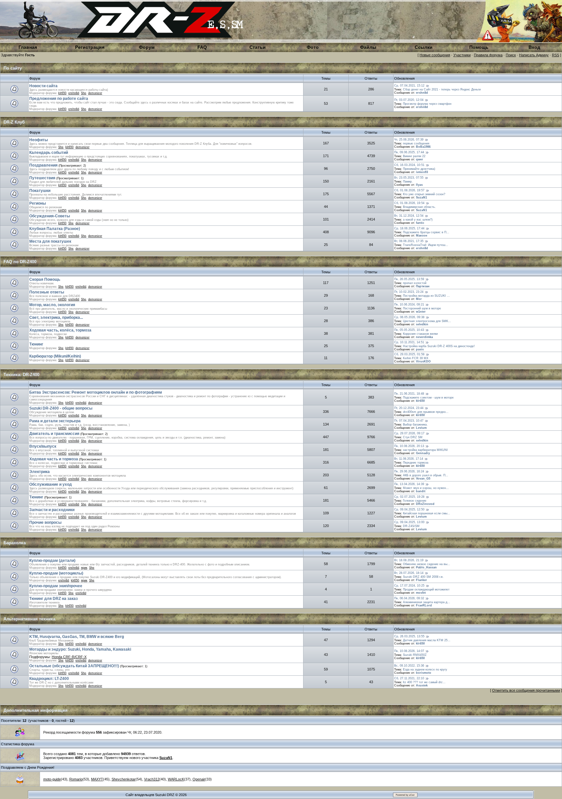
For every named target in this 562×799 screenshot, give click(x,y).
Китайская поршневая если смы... (426, 513)
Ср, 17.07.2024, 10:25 (409, 585)
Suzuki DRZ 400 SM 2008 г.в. (423, 576)
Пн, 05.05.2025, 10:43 (409, 330)
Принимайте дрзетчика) (419, 168)
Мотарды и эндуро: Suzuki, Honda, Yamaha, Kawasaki (80, 649)
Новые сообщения (435, 55)
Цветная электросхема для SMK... (427, 321)
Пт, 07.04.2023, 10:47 (408, 420)
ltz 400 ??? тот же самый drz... (424, 682)
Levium (421, 427)
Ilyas (419, 184)
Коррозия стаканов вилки (420, 333)
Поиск (511, 55)
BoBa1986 (423, 146)
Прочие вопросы (45, 522)
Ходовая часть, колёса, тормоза (60, 330)
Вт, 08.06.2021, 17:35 (408, 241)
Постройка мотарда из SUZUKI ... (426, 295)
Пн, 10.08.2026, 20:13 (409, 446)
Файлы (368, 47)
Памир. (408, 181)
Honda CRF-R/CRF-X (69, 657)
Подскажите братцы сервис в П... (426, 232)
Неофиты (38, 140)
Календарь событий (48, 152)
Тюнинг (36, 344)
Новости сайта (43, 86)
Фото (313, 47)
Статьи (257, 47)
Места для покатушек (50, 241)
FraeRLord (424, 605)
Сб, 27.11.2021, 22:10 (409, 678)
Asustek (422, 685)
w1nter (421, 311)
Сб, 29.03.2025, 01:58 (409, 354)
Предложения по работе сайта (58, 98)
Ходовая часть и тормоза (53, 459)
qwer (419, 159)
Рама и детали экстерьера (55, 421)
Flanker (421, 580)
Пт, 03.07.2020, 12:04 (408, 100)
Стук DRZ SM (412, 437)
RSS (555, 55)
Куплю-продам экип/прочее (55, 586)
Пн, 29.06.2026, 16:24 (409, 471)
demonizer (95, 93)
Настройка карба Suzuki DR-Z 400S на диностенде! (439, 346)
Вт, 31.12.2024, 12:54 (408, 215)
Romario (76, 779)
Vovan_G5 (423, 478)
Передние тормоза (415, 462)
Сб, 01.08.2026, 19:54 (409, 203)
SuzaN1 (421, 197)
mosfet (421, 592)
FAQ (202, 47)
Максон (421, 235)
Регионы (37, 203)
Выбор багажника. (415, 424)
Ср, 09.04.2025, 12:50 (409, 509)
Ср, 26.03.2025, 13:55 (409, 636)
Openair (199, 779)
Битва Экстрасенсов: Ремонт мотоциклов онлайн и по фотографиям (95, 392)
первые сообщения (416, 143)
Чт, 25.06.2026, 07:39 (408, 139)
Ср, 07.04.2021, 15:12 (409, 85)
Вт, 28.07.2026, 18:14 (408, 573)
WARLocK (176, 779)
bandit (420, 491)
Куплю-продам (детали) (52, 560)
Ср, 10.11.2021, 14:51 (409, 342)
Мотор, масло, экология (52, 305)
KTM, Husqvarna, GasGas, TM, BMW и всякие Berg (76, 636)
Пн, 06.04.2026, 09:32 (409, 598)
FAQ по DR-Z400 (20, 261)
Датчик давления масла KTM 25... (426, 640)
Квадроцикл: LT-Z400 (49, 678)
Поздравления (43, 165)
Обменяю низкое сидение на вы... (426, 564)
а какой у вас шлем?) (418, 219)
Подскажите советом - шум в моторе (428, 397)
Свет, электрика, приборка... (56, 317)
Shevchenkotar (124, 779)
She (83, 93)
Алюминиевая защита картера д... (426, 602)
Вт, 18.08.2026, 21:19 (408, 560)
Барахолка (15, 542)
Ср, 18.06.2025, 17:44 (409, 228)
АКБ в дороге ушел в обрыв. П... (425, 475)
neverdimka (424, 337)
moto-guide (52, 779)
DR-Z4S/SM (411, 526)
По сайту (13, 68)
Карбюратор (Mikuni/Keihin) (55, 356)
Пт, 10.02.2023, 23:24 (408, 291)
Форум (146, 47)
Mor (419, 299)
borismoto (423, 672)
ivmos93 (422, 172)
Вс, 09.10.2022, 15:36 (409, 665)
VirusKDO (423, 361)
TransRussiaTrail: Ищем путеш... (425, 245)
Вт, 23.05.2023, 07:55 (408, 177)
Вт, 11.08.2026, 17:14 (408, 458)
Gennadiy (423, 453)
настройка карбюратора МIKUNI (425, 450)
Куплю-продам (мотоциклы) (56, 573)
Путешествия (42, 178)
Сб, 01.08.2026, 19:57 (409, 190)
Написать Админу (534, 55)
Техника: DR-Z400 (21, 374)
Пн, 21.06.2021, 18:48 (409, 393)
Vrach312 (151, 779)
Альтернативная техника (29, 618)
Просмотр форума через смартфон (427, 103)
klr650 (62, 93)
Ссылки (424, 47)
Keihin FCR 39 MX (415, 358)
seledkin (422, 324)
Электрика (39, 471)
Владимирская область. (419, 207)
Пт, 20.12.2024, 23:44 (408, 408)
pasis (420, 349)
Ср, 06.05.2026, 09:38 (409, 317)
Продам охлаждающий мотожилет (426, 589)
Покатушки (39, 190)
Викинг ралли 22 (414, 156)
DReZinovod (425, 504)
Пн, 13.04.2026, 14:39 (409, 484)
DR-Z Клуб (14, 122)
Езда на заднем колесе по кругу (425, 669)
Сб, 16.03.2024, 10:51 (409, 165)
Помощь (478, 47)
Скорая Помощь (44, 279)
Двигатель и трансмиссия (54, 433)
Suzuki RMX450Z (415, 655)
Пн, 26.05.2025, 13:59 (409, 279)
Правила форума (488, 55)
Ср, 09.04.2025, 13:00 (409, 522)
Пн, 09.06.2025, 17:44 (409, 152)
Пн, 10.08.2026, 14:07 (409, 651)
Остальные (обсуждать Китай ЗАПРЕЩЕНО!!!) (74, 666)
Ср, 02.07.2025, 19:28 (409, 496)
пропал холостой (414, 283)
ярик (84, 567)
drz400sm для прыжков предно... (425, 411)
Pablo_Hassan (426, 567)
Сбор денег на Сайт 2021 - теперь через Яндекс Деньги (442, 89)
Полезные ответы (46, 292)
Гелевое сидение (414, 500)
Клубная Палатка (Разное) (54, 228)
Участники (462, 55)
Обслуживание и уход (50, 484)
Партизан (422, 286)
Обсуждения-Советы (49, 216)
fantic (420, 222)
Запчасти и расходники (51, 510)
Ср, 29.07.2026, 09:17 (409, 433)
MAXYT (97, 779)
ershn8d (73, 93)
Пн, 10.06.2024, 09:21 (409, 304)
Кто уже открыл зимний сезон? (424, 194)
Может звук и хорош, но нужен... (426, 488)
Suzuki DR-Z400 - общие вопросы (60, 408)
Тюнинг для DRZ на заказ (53, 598)
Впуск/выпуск (42, 446)
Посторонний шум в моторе (422, 308)
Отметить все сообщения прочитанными (526, 690)
